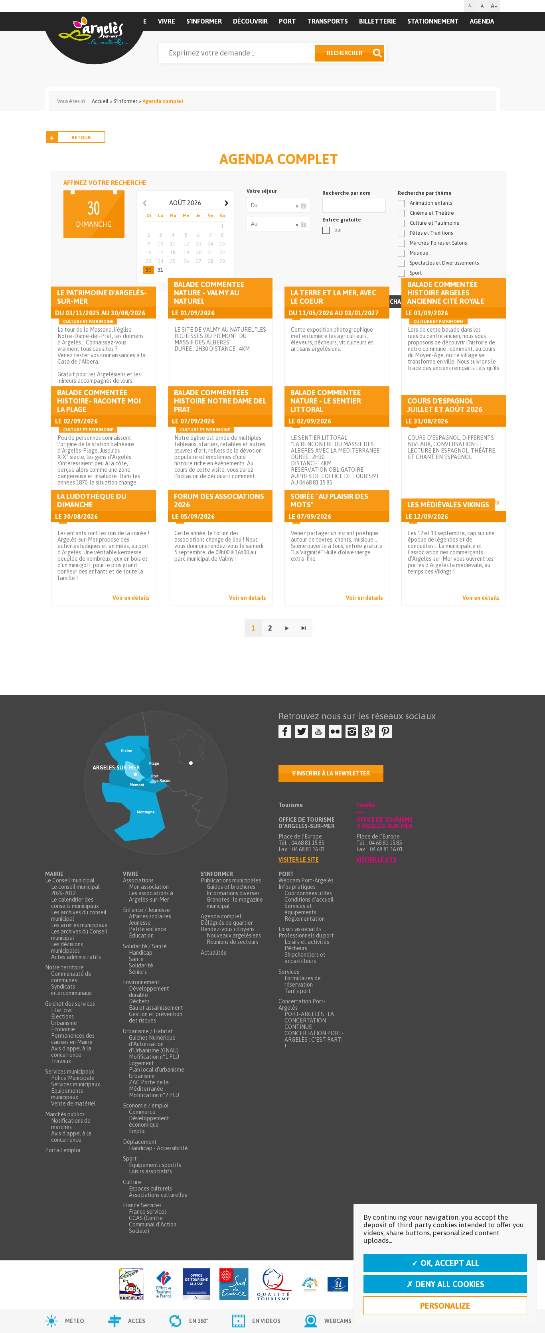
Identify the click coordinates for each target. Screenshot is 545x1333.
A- (470, 6)
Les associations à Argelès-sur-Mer (151, 896)
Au (303, 224)
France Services (142, 1205)
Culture (132, 1182)
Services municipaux (69, 1071)
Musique (419, 253)
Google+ (368, 731)
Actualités (213, 952)
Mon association (149, 887)
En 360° (198, 1321)
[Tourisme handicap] (338, 1285)
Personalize (445, 1305)
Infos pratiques (297, 887)
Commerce (142, 1112)
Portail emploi (62, 1150)
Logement (141, 1063)
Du (303, 205)
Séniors (138, 972)
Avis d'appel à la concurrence (71, 1051)
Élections (62, 1016)
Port (287, 21)
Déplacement (140, 1142)
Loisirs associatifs (150, 1171)
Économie (63, 1029)
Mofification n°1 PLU (154, 1057)
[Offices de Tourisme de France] (164, 1284)
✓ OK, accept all (445, 1263)
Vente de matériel (73, 1103)
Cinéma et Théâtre (432, 213)
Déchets (139, 1001)
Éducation (141, 935)
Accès (136, 1321)
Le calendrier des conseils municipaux (75, 902)
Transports (327, 21)
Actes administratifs (76, 957)
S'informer (204, 21)
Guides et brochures (231, 887)
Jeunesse (140, 923)
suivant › (286, 628)
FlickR (335, 731)
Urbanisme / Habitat (148, 1031)
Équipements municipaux (67, 1094)
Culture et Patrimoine (435, 223)
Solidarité (141, 965)
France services (148, 1211)
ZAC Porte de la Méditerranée (149, 1085)
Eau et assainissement (156, 1008)
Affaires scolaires (150, 916)
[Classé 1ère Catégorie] (196, 1284)
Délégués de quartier (227, 923)
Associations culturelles (158, 1195)
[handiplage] (131, 1284)
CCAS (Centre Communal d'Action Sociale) (152, 1224)
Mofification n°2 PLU (154, 1095)
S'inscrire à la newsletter (331, 773)
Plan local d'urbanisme (156, 1069)
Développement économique (149, 1121)
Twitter (301, 731)
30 (148, 270)
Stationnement (433, 21)
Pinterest (385, 731)
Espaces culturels (150, 1188)
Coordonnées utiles (308, 893)
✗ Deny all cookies (445, 1284)
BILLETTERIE (377, 21)
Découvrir (250, 21)
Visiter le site (298, 859)
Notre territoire (64, 967)
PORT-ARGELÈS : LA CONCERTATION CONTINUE (309, 1020)
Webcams (337, 1321)
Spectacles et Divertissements (444, 263)
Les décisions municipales (67, 947)
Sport (416, 273)
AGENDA (482, 21)
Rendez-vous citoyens (228, 929)
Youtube (318, 731)
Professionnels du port (306, 935)
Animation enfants (431, 203)
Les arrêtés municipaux (79, 925)
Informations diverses (233, 893)
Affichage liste (401, 302)
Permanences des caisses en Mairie (73, 1038)
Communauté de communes (71, 977)
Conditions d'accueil (309, 899)
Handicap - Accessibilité (158, 1148)
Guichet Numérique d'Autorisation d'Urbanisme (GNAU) (154, 1044)
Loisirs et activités (306, 942)
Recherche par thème (425, 193)
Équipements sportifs (155, 1165)
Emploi (137, 1131)
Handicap (140, 952)
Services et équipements (300, 909)
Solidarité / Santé (145, 946)
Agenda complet (221, 916)
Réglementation (304, 919)
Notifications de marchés (71, 1123)
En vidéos (266, 1321)
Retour (81, 137)
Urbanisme (64, 1023)
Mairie (54, 874)
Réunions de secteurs (233, 942)
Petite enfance (147, 929)
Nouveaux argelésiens (234, 935)
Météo (74, 1321)
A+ (494, 6)
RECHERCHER (344, 53)
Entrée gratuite (341, 220)
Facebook (284, 731)
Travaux (61, 1061)
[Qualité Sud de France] (255, 1284)
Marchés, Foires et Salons (438, 243)
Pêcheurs (295, 948)
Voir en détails (131, 598)
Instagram (352, 731)
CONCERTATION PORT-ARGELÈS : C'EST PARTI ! (314, 1039)
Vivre (166, 21)
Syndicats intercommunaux (71, 989)
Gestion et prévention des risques (155, 1017)
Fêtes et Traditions (431, 233)
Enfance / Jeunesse (146, 910)
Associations (138, 880)
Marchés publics (65, 1114)
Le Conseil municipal (70, 880)
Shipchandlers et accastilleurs (305, 957)
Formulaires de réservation (302, 981)
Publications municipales (231, 880)
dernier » (303, 628)
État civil (62, 1010)
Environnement (141, 982)
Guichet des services (70, 1004)
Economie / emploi (145, 1105)
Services (288, 972)
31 (160, 270)
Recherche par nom (346, 193)
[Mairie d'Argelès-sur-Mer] (94, 38)
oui (338, 230)
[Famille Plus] (310, 1285)
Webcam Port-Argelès (306, 880)
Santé (136, 959)
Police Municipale (73, 1078)
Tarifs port (297, 991)
